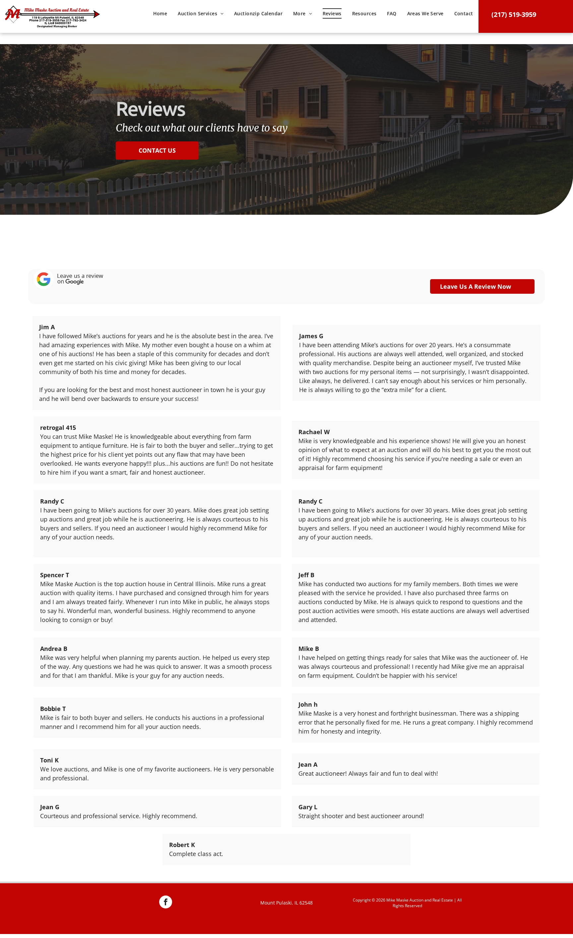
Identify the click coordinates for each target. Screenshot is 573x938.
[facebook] (165, 903)
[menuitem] (160, 16)
